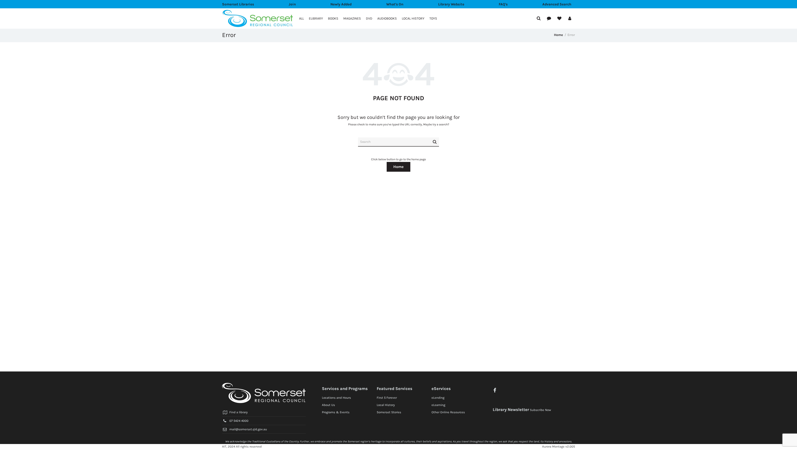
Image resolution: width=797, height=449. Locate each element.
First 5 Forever (387, 398)
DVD (369, 18)
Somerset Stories (389, 412)
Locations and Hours (336, 398)
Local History (413, 18)
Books (333, 18)
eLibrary (316, 18)
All (301, 18)
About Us (328, 405)
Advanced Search (556, 4)
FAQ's (503, 4)
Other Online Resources (448, 412)
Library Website (451, 4)
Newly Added (341, 4)
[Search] (434, 143)
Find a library (238, 412)
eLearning (438, 405)
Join (292, 4)
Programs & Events (336, 412)
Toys (433, 18)
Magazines (352, 18)
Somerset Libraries (238, 4)
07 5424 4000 (238, 421)
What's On (394, 4)
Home (558, 35)
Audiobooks (387, 18)
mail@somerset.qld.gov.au (248, 429)
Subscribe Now (540, 410)
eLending (438, 398)
